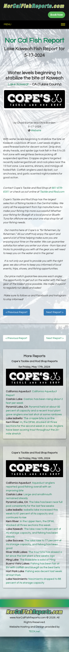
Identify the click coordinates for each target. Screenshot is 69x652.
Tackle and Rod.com (52, 191)
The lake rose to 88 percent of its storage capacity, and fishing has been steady (33, 533)
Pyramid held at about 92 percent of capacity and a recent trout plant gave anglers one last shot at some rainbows (34, 410)
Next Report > (54, 312)
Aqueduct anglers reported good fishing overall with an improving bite (30, 487)
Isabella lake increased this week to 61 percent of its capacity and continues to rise (32, 513)
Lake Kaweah (18, 84)
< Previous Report (16, 312)
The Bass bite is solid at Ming (37, 559)
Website (36, 130)
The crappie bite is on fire (39, 418)
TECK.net (34, 631)
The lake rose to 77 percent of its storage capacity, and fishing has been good (33, 544)
